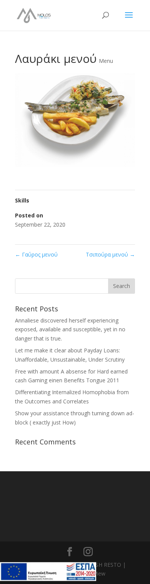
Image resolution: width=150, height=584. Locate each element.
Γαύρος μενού (36, 254)
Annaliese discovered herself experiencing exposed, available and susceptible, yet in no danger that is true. (70, 329)
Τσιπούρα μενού (110, 254)
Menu (106, 60)
